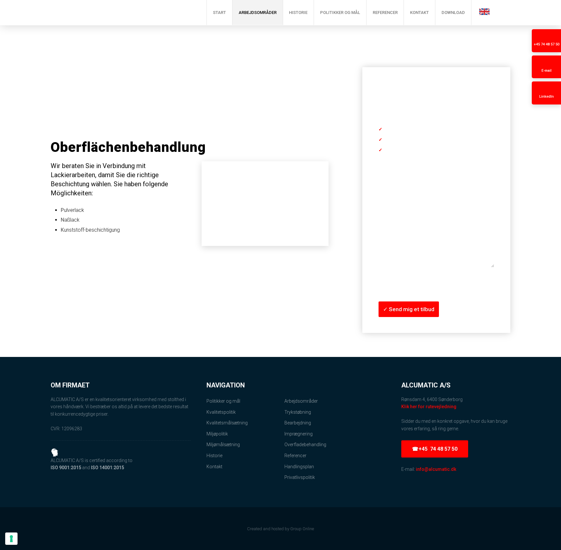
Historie (298, 12)
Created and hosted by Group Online (280, 528)
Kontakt (419, 12)
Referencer (385, 12)
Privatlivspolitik (299, 477)
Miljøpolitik (217, 433)
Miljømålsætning (223, 444)
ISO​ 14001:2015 (107, 467)
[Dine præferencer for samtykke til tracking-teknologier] (11, 538)
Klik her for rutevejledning (428, 406)
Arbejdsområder (258, 12)
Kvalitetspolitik (221, 412)
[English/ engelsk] (484, 11)
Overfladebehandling (305, 444)
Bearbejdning (297, 422)
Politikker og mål (340, 12)
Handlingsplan (299, 466)
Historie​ (214, 455)
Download (453, 12)
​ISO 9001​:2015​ (66, 467)
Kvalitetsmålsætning (227, 422)
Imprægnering (298, 433)
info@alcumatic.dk (436, 469)
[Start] (118, 12)
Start (219, 12)
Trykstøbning (297, 412)
